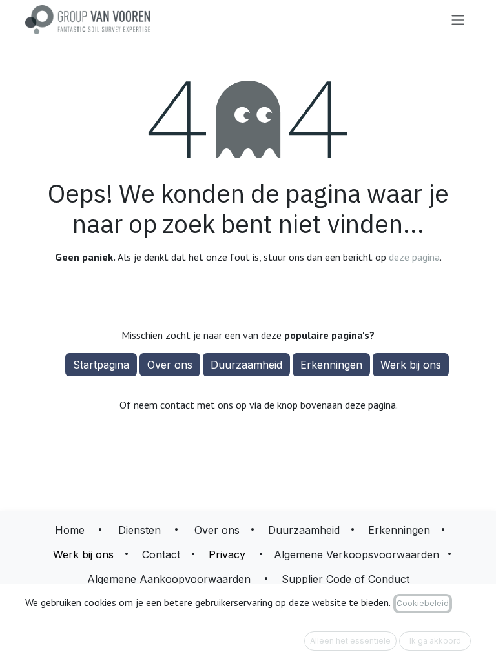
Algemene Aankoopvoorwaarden (169, 579)
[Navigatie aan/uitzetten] (458, 20)
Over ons (169, 364)
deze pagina (414, 256)
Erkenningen (331, 364)
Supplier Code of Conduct (345, 579)
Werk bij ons (410, 364)
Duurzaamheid (246, 364)
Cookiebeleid (423, 603)
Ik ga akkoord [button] (435, 641)
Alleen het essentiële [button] (350, 641)
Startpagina (101, 364)
